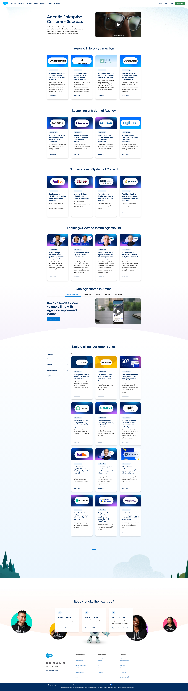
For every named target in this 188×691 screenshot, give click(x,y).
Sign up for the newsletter (119, 628)
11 (89, 548)
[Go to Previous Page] (79, 548)
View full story (53, 319)
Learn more (52, 95)
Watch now (61, 628)
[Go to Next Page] (109, 548)
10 (84, 548)
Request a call (89, 628)
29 (104, 548)
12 (94, 548)
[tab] (73, 294)
